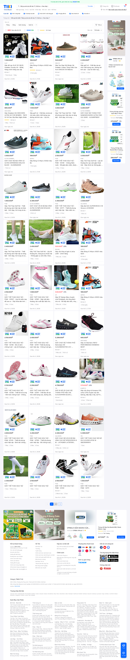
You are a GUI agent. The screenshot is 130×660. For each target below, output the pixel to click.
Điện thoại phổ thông (18, 634)
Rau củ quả (16, 619)
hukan (22, 595)
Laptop (69, 628)
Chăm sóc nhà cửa (19, 628)
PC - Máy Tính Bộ (61, 628)
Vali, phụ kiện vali (70, 606)
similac (107, 593)
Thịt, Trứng (18, 618)
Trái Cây (12, 618)
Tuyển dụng (38, 550)
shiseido (12, 595)
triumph (71, 593)
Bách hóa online (85, 612)
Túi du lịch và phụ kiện (63, 604)
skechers (62, 593)
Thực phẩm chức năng (18, 642)
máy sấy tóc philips (110, 648)
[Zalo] (108, 547)
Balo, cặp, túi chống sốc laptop (65, 605)
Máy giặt (104, 607)
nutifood (75, 593)
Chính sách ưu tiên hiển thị (63, 563)
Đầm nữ (38, 604)
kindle (80, 593)
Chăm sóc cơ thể (18, 643)
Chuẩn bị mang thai (18, 613)
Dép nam (40, 639)
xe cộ (26, 9)
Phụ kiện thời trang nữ (60, 611)
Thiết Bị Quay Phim (108, 640)
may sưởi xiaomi (107, 650)
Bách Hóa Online (60, 644)
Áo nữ (33, 604)
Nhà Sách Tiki (81, 652)
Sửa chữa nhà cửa (62, 634)
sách (49, 9)
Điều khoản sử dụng (40, 559)
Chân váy (43, 607)
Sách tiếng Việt (81, 654)
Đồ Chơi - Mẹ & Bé (15, 603)
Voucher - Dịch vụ (82, 634)
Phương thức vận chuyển (16, 556)
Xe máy (82, 648)
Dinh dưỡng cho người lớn (19, 610)
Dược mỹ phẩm (24, 650)
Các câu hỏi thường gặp (16, 550)
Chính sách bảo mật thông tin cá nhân (45, 555)
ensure (41, 593)
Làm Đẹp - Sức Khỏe (16, 639)
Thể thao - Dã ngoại (84, 607)
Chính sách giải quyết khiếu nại (43, 557)
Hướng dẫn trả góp (15, 562)
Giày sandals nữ (41, 630)
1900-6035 (17, 546)
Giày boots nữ (38, 631)
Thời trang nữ (36, 603)
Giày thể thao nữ (112, 625)
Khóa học (90, 636)
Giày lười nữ (46, 631)
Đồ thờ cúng (61, 640)
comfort (112, 593)
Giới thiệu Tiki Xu (39, 561)
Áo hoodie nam (39, 618)
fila (29, 595)
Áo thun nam (35, 615)
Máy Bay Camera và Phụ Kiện (109, 640)
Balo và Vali (58, 603)
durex (45, 593)
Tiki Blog (37, 548)
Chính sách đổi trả (14, 560)
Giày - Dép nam (37, 636)
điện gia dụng (20, 9)
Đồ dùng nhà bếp (14, 655)
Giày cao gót (35, 629)
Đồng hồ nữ (64, 617)
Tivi (103, 609)
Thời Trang (90, 604)
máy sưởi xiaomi (111, 652)
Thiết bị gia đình (24, 655)
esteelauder (21, 593)
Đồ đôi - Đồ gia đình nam (44, 619)
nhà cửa (44, 9)
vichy (26, 595)
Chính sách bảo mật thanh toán (43, 553)
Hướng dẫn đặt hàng (15, 554)
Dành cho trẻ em (18, 625)
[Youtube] (104, 547)
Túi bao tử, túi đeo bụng (46, 655)
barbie (33, 593)
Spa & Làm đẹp (88, 637)
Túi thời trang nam (38, 651)
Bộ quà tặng (62, 653)
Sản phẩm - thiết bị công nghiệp (87, 614)
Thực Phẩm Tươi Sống (17, 616)
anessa (94, 593)
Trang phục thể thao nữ (105, 615)
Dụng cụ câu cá (107, 621)
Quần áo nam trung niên (42, 622)
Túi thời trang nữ (37, 645)
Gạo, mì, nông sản (18, 622)
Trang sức (57, 617)
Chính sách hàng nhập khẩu (17, 565)
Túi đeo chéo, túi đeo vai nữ (39, 647)
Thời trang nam (37, 613)
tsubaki (33, 595)
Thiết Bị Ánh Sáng (109, 634)
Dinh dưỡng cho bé (18, 609)
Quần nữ (43, 604)
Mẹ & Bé (87, 610)
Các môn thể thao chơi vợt (109, 623)
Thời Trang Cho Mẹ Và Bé (16, 604)
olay (103, 593)
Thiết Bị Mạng (63, 626)
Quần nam (42, 615)
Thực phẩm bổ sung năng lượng (109, 626)
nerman (85, 593)
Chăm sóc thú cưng (60, 646)
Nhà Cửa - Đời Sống (61, 631)
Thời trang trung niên (40, 610)
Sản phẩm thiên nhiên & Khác (19, 645)
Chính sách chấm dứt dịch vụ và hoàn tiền (66, 569)
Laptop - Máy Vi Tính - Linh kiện (65, 622)
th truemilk (28, 593)
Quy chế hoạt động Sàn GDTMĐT (65, 546)
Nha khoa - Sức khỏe (86, 640)
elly (55, 593)
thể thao (54, 9)
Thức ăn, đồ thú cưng (18, 626)
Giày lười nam (35, 638)
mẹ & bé (32, 9)
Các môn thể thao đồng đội (109, 622)
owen (37, 593)
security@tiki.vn (23, 569)
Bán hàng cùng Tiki (62, 548)
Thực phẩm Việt (23, 619)
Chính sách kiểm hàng (15, 558)
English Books (85, 655)
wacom (89, 593)
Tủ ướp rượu (115, 610)
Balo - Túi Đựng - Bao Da (108, 637)
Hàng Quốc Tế (81, 603)
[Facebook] (101, 547)
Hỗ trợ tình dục (23, 649)
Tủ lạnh (104, 606)
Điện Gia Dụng (14, 654)
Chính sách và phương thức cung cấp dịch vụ (66, 566)
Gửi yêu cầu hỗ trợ (14, 552)
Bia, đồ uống (16, 624)
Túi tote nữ (42, 648)
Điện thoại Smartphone (16, 633)
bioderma (50, 593)
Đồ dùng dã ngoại (109, 616)
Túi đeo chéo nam (41, 653)
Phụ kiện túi (48, 648)
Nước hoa (16, 649)
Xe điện (92, 646)
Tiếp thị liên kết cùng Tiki (41, 563)
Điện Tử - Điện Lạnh (105, 603)
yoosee (99, 593)
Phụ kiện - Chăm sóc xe (83, 646)
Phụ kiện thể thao (109, 618)
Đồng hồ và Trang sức (61, 615)
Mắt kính (69, 611)
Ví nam (34, 653)
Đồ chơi (26, 604)
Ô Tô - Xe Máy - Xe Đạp (84, 644)
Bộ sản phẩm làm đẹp (19, 650)
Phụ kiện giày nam (40, 641)
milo (58, 593)
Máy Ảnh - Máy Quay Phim (107, 631)
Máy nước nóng (109, 609)
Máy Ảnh (112, 641)
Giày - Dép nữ (36, 627)
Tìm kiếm (90, 6)
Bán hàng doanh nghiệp (41, 565)
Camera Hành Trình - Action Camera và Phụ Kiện (109, 636)
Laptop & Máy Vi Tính (88, 613)
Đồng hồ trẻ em (71, 619)
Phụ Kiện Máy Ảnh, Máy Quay (106, 633)
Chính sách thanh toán (62, 561)
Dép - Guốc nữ (43, 629)
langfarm (18, 595)
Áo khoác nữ (44, 606)
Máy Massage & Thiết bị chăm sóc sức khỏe (20, 644)
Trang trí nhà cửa (59, 633)
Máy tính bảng (17, 636)
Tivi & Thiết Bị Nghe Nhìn (86, 615)
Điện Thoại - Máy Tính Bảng (18, 631)
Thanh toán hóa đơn (82, 636)
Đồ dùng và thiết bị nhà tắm (65, 637)
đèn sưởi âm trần (106, 656)
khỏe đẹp (38, 9)
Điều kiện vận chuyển (40, 567)
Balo (56, 604)
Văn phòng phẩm (90, 654)
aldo (67, 593)
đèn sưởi (107, 646)
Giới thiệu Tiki (38, 546)
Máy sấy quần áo (107, 610)
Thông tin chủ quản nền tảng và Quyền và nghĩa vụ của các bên (67, 573)
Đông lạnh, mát (21, 621)
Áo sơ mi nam (42, 616)
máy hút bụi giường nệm (108, 653)
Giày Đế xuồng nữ (42, 633)
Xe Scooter (91, 648)
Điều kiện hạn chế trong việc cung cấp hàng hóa (66, 558)
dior (16, 593)
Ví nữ (48, 647)
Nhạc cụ (67, 640)
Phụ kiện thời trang (60, 609)
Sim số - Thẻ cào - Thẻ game (90, 641)
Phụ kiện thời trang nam (64, 612)
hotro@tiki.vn (23, 567)
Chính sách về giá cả (62, 555)
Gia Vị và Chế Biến (62, 649)
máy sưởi (101, 646)
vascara (12, 593)
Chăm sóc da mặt (14, 641)
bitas (116, 593)
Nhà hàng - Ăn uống (85, 638)
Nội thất (62, 636)
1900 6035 (17, 586)
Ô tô (86, 648)
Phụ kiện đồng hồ (62, 619)
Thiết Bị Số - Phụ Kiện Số (84, 620)
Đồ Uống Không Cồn (64, 652)
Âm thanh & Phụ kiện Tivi (105, 604)
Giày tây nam (43, 638)
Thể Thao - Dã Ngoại (105, 613)
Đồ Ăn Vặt (60, 650)
